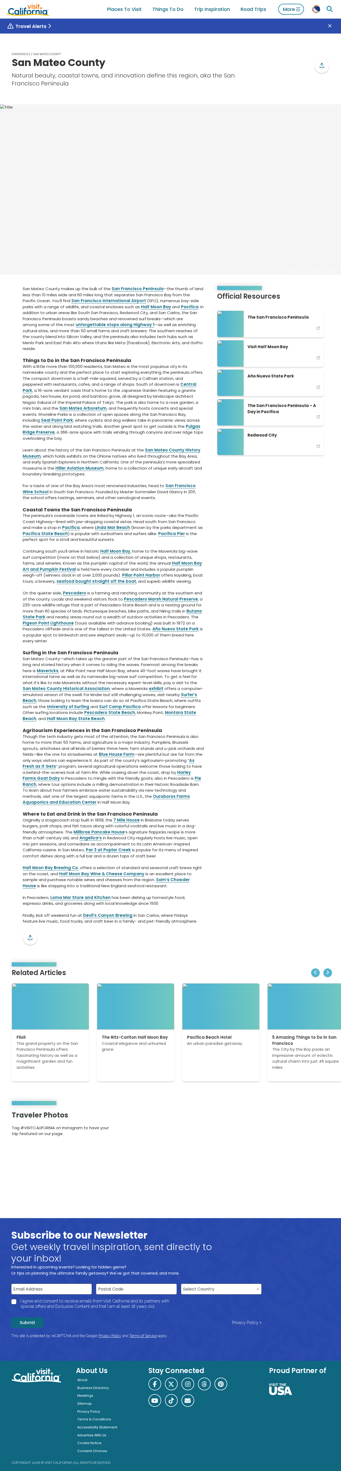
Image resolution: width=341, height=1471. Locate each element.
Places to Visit (124, 9)
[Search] (329, 9)
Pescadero (74, 593)
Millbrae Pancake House (99, 832)
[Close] (333, 26)
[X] (171, 1384)
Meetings (85, 1395)
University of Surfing (68, 706)
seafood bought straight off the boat (96, 581)
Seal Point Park (57, 420)
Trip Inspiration (212, 9)
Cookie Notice (89, 1443)
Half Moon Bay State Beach (76, 718)
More (289, 9)
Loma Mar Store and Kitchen (80, 897)
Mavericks (47, 670)
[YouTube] (321, 1125)
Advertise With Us (91, 1435)
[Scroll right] (327, 972)
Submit (27, 1323)
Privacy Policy (245, 1322)
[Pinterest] (314, 1125)
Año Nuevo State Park (175, 629)
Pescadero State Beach (109, 712)
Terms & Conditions (94, 1419)
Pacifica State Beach (45, 533)
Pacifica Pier (171, 533)
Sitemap (84, 1403)
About (82, 1380)
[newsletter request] (187, 1400)
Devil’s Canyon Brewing (107, 915)
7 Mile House (126, 820)
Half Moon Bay (156, 307)
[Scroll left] (315, 972)
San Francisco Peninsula (138, 288)
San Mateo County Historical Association (66, 688)
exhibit (156, 688)
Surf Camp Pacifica (120, 706)
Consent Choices (92, 1451)
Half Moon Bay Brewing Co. (51, 867)
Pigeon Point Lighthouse (48, 623)
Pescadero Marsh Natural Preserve (161, 599)
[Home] (27, 9)
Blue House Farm (116, 754)
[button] (321, 65)
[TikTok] (171, 1400)
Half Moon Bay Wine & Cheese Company (101, 874)
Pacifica (189, 307)
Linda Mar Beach (112, 527)
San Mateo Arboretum (83, 408)
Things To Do (168, 9)
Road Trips (253, 9)
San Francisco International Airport (108, 300)
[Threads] (204, 1384)
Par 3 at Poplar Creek (108, 850)
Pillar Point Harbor (141, 575)
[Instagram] (307, 1125)
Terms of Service (143, 1336)
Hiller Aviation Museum (79, 468)
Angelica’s (90, 838)
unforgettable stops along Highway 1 (115, 324)
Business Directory (93, 1388)
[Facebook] (154, 1384)
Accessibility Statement (97, 1427)
